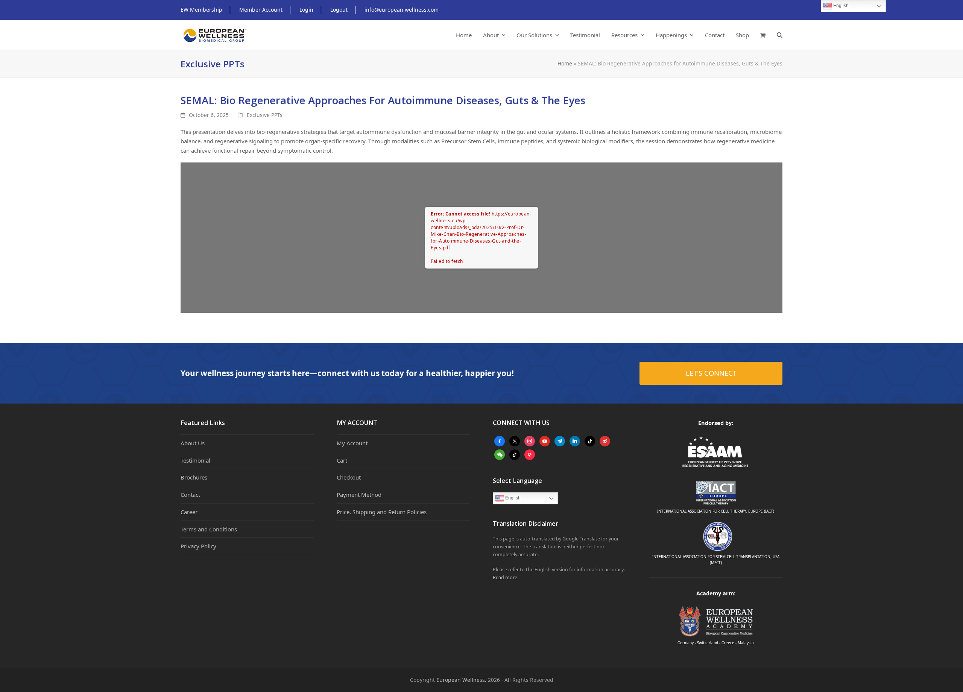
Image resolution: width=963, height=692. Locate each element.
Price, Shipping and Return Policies (382, 512)
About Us (193, 443)
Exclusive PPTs (265, 114)
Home (564, 63)
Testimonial (195, 460)
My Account (352, 443)
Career (189, 512)
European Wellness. (461, 679)
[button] (763, 35)
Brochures (194, 477)
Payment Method (359, 494)
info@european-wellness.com (402, 9)
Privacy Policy (198, 546)
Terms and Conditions (209, 529)
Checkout (349, 477)
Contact (190, 494)
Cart (342, 460)
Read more (505, 577)
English (512, 498)
